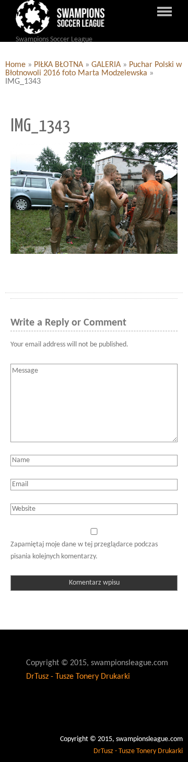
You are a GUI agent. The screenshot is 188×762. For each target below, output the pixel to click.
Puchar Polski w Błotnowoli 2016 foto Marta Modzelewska (93, 69)
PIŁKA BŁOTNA (58, 65)
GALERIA (106, 65)
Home (15, 65)
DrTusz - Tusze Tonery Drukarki (78, 677)
